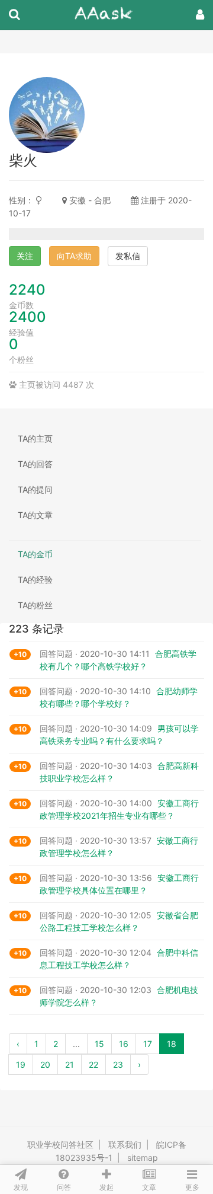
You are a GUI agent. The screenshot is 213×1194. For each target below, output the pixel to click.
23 (118, 1064)
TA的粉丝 (35, 605)
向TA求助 (74, 256)
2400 (27, 316)
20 (45, 1064)
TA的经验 (35, 579)
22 (93, 1064)
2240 (27, 289)
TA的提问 (35, 489)
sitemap (142, 1158)
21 (69, 1064)
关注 (25, 256)
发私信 (127, 256)
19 (20, 1064)
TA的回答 (35, 464)
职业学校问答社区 (60, 1144)
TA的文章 (35, 515)
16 (123, 1044)
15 (99, 1044)
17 (147, 1044)
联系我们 (124, 1144)
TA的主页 (35, 438)
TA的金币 (35, 554)
